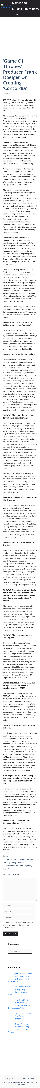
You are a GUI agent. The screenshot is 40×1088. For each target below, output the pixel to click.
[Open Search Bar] (17, 14)
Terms (19, 1078)
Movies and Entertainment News (25, 5)
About (33, 1078)
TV (7, 856)
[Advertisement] (20, 1056)
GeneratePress (20, 1085)
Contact (26, 1078)
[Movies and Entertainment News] (6, 6)
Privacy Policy (10, 1078)
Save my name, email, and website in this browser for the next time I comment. (20, 925)
